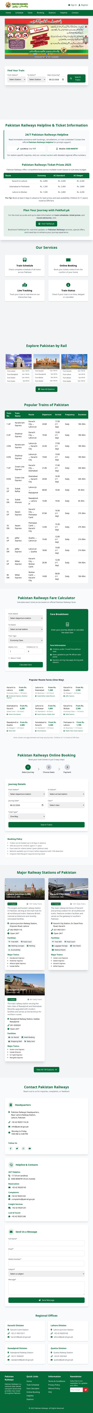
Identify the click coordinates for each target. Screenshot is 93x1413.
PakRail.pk (21, 229)
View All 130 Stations (45, 1069)
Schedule (19, 12)
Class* (50, 801)
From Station (13, 614)
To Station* (31, 75)
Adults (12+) (12, 647)
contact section (46, 155)
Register (84, 5)
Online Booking (33, 1392)
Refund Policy (54, 1388)
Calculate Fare (26, 664)
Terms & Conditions (56, 1381)
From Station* (12, 75)
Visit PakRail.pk (47, 224)
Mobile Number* (14, 1259)
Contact (75, 12)
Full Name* (12, 1239)
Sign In (73, 5)
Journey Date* (13, 801)
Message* (12, 1279)
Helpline (63, 12)
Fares (30, 12)
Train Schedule (33, 1385)
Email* (10, 1249)
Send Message (47, 1300)
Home (8, 12)
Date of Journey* (53, 75)
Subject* (11, 1269)
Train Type (12, 636)
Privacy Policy (54, 1385)
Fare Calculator (33, 1388)
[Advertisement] (46, 105)
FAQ (50, 1392)
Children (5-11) (32, 647)
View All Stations (48, 389)
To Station (12, 625)
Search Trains (78, 78)
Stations (52, 12)
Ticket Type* (13, 812)
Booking (40, 12)
